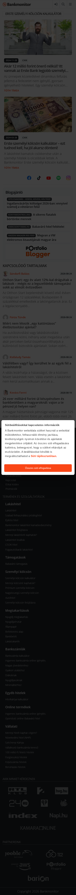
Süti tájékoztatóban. (44, 456)
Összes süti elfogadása (38, 468)
